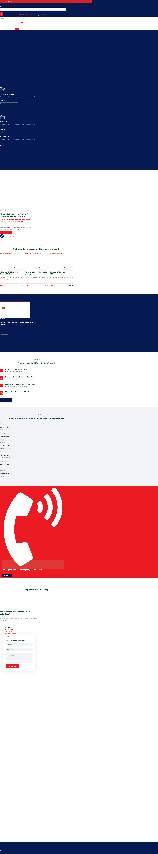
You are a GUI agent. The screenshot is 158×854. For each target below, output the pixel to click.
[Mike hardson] (2, 461)
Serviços (24, 24)
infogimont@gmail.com (8, 1)
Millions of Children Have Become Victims (9, 273)
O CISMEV (17, 24)
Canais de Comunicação (39, 24)
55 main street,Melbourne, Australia (10, 5)
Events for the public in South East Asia (19, 377)
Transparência (8, 24)
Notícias (30, 24)
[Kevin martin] (2, 452)
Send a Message (12, 666)
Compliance (51, 24)
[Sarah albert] (2, 442)
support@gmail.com (10, 633)
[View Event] (72, 370)
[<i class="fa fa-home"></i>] (2, 24)
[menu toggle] (22, 22)
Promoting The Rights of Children (59, 273)
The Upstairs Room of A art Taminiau (18, 392)
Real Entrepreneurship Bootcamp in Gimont (21, 384)
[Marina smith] (2, 424)
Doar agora (15, 312)
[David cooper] (2, 433)
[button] (1, 14)
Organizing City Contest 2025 (16, 369)
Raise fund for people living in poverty (36, 273)
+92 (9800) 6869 (10, 237)
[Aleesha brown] (3, 470)
